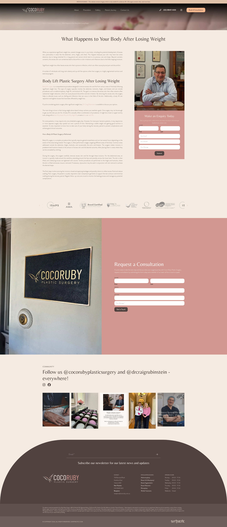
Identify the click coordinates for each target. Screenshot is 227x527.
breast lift (63, 115)
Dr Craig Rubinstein (89, 104)
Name (141, 125)
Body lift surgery (48, 86)
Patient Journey (52, 23)
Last (161, 132)
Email (116, 287)
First (140, 132)
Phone (116, 295)
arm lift (68, 115)
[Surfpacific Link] (177, 521)
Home (44, 23)
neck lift (90, 115)
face (85, 115)
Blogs (59, 23)
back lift (56, 115)
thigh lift (74, 115)
